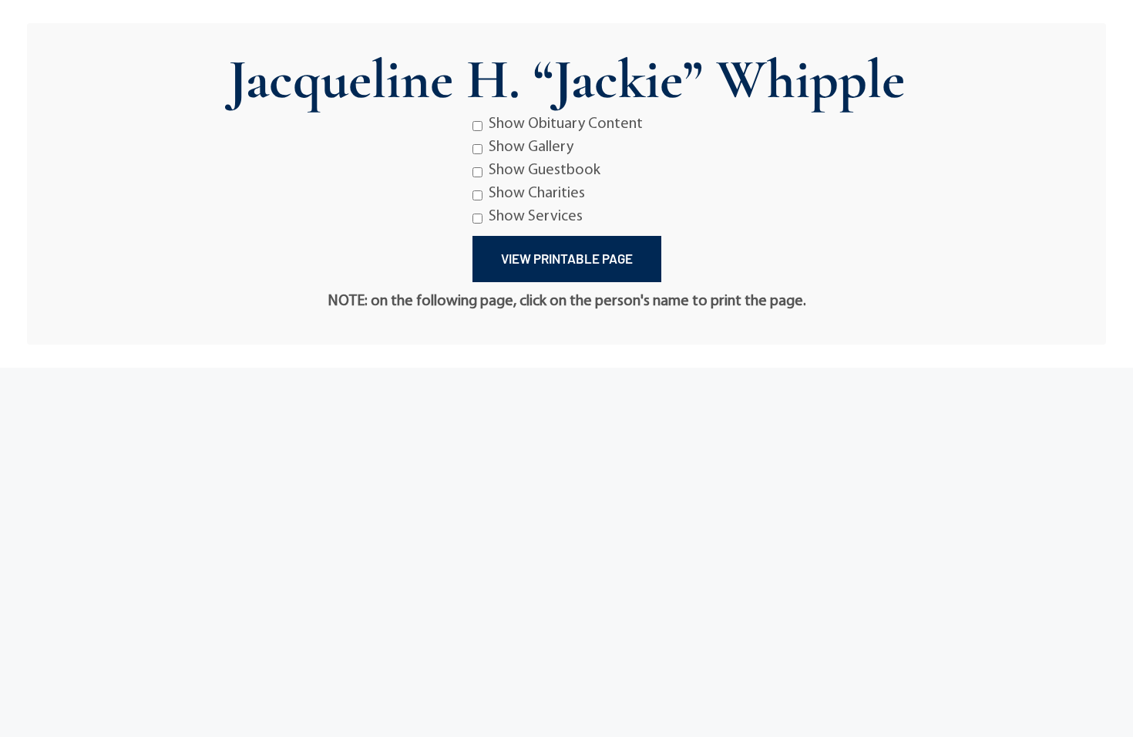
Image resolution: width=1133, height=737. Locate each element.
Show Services (536, 216)
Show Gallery (531, 147)
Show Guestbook (544, 170)
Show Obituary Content (566, 124)
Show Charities (537, 193)
